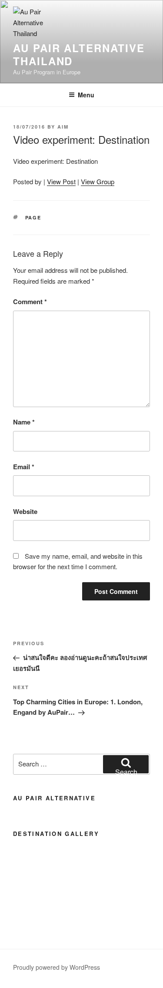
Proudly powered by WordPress (56, 967)
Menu (86, 94)
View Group (97, 181)
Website (25, 511)
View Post (61, 181)
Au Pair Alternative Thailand (78, 54)
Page (33, 217)
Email (23, 466)
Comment (30, 301)
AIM (63, 126)
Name (24, 422)
